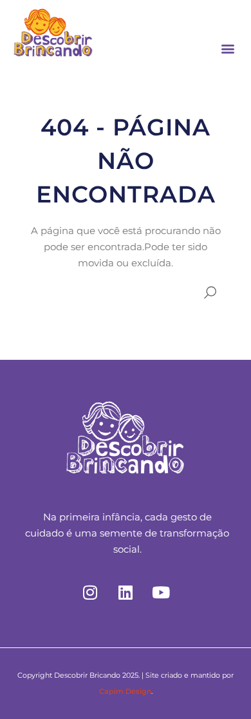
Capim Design (125, 691)
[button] (227, 48)
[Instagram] (90, 592)
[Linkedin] (125, 592)
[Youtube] (161, 592)
